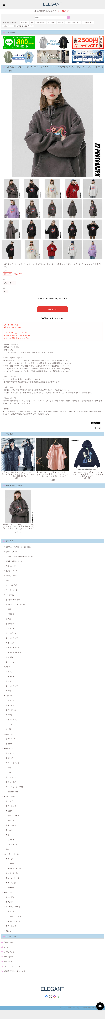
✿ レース (9, 772)
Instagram (9, 957)
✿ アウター (10, 681)
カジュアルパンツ (73, 22)
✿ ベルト (9, 830)
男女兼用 (51, 22)
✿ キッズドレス (12, 912)
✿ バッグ (9, 801)
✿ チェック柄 (11, 782)
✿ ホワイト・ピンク (13, 868)
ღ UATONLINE (11, 739)
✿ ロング (9, 758)
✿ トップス (10, 628)
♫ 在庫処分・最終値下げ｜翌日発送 (17, 547)
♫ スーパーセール (10, 590)
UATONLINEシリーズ (24, 26)
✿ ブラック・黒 (12, 873)
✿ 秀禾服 (9, 902)
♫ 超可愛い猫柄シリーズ (13, 561)
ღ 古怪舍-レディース (14, 600)
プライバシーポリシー (13, 966)
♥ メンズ (7, 667)
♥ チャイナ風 (9, 595)
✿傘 (7, 849)
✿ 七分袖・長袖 (12, 792)
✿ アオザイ (10, 897)
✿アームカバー (11, 844)
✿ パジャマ (10, 662)
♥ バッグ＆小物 (9, 796)
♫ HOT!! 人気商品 (10, 585)
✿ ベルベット (11, 777)
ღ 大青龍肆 (10, 614)
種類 (4, 280)
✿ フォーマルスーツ (13, 916)
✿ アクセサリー (12, 806)
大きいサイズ (88, 22)
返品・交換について (12, 942)
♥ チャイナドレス (10, 748)
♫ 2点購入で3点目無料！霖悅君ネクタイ (19, 556)
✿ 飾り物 (9, 657)
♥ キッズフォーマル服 (12, 907)
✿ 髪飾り (9, 811)
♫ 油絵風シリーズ (10, 576)
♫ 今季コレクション (11, 552)
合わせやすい (8, 26)
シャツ (60, 22)
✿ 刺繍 (8, 768)
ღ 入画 (8, 619)
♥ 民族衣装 (8, 892)
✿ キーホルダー (12, 825)
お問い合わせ (9, 952)
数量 (4, 288)
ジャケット (40, 22)
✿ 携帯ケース (11, 820)
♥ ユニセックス (9, 734)
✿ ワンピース (11, 633)
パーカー (24, 22)
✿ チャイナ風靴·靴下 (13, 652)
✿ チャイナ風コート (13, 648)
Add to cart (52, 309)
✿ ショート (10, 753)
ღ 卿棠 (8, 609)
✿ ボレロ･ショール (13, 921)
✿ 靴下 (8, 835)
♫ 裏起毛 (7, 931)
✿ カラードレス (12, 888)
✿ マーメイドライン (13, 763)
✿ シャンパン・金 (12, 878)
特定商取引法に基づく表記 (14, 971)
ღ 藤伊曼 (9, 744)
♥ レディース (9, 696)
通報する (97, 428)
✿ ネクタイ (10, 840)
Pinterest (8, 962)
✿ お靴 (8, 691)
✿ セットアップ (12, 638)
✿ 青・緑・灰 (11, 883)
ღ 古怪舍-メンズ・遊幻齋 (15, 604)
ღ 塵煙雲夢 (10, 624)
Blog (6, 947)
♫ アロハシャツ (10, 566)
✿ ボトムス (10, 643)
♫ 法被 (6, 580)
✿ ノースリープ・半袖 (14, 787)
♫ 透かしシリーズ (10, 571)
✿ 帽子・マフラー (12, 816)
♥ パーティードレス (11, 854)
